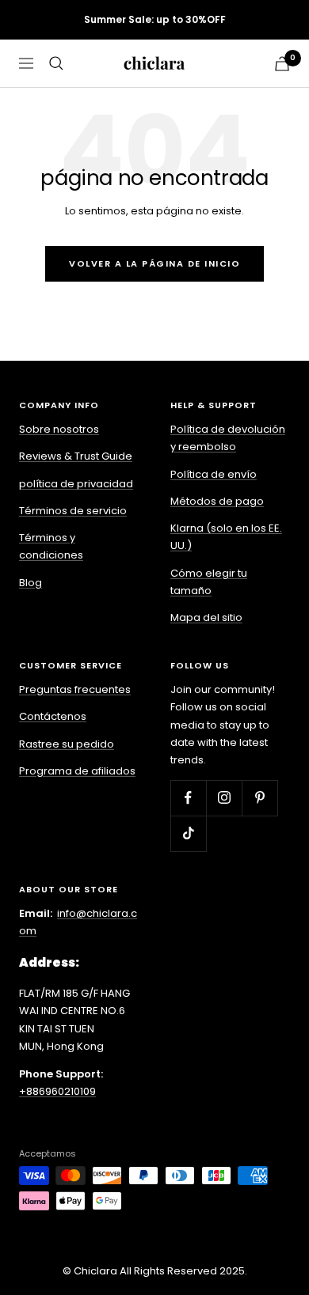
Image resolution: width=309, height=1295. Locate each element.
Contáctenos (52, 716)
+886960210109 (57, 1091)
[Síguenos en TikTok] (188, 833)
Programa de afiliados (77, 770)
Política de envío (213, 474)
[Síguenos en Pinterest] (259, 798)
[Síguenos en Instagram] (224, 798)
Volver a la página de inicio (154, 263)
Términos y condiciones (51, 546)
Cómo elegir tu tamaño (208, 582)
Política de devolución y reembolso (227, 438)
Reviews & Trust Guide (75, 456)
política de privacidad (76, 483)
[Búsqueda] (56, 63)
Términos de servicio (73, 510)
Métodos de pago (217, 501)
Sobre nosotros (59, 429)
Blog (30, 582)
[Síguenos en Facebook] (188, 798)
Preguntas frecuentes (75, 689)
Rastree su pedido (66, 744)
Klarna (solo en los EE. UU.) (226, 537)
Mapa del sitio (206, 617)
